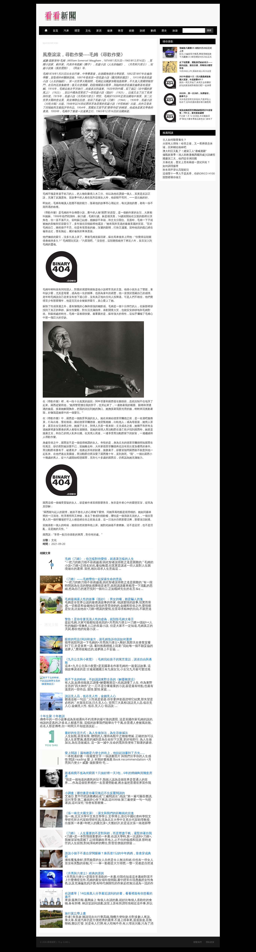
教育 (120, 30)
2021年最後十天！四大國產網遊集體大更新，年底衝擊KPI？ (195, 78)
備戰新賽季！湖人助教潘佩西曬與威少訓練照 (189, 154)
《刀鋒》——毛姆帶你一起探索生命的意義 (93, 579)
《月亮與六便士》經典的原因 (84, 873)
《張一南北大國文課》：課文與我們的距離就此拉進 (99, 813)
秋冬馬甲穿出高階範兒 (176, 169)
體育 (77, 30)
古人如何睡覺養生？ (174, 139)
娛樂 (131, 30)
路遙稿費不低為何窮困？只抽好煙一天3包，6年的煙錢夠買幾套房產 (108, 774)
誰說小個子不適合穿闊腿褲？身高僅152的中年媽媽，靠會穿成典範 (108, 855)
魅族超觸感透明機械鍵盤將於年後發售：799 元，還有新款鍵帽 (195, 111)
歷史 (164, 30)
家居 (99, 30)
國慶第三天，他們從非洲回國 (180, 158)
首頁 (55, 30)
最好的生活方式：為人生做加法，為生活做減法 (96, 733)
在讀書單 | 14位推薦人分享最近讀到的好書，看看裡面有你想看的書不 (108, 895)
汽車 (66, 30)
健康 (109, 30)
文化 (88, 30)
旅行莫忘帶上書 (75, 913)
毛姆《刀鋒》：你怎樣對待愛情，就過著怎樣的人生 (99, 559)
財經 (142, 30)
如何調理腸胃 (170, 166)
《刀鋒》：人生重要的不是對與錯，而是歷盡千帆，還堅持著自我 (108, 833)
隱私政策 (210, 942)
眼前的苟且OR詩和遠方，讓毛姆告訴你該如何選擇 (98, 639)
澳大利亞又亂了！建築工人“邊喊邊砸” (185, 151)
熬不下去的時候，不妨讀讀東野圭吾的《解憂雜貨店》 (101, 679)
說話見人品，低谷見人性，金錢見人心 (90, 696)
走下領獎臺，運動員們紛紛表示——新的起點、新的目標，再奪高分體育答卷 (195, 65)
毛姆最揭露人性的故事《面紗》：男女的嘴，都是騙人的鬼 (104, 599)
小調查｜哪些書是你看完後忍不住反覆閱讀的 (95, 793)
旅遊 (175, 30)
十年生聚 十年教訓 (52, 716)
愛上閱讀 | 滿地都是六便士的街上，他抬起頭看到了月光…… (105, 753)
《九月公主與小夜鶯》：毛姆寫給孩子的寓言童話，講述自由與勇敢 (108, 661)
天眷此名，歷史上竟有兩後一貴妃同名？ (186, 162)
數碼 (153, 30)
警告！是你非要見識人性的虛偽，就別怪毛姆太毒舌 (99, 619)
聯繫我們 (197, 942)
